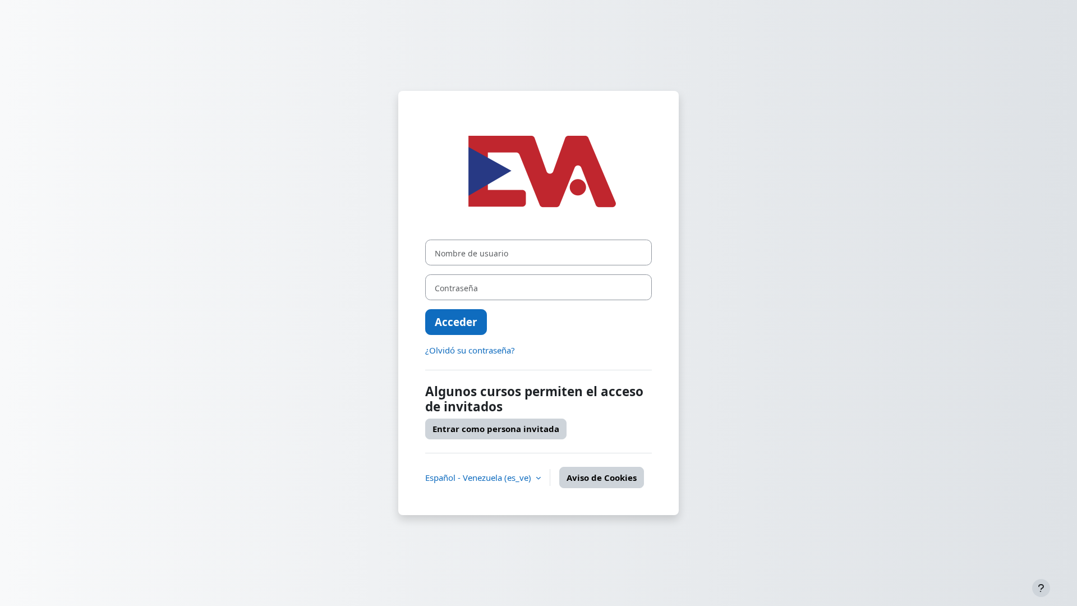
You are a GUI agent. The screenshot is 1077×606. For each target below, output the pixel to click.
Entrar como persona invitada (495, 428)
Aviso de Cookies (602, 477)
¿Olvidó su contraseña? (470, 350)
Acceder (456, 322)
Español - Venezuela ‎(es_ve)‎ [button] (479, 477)
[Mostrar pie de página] (1041, 588)
